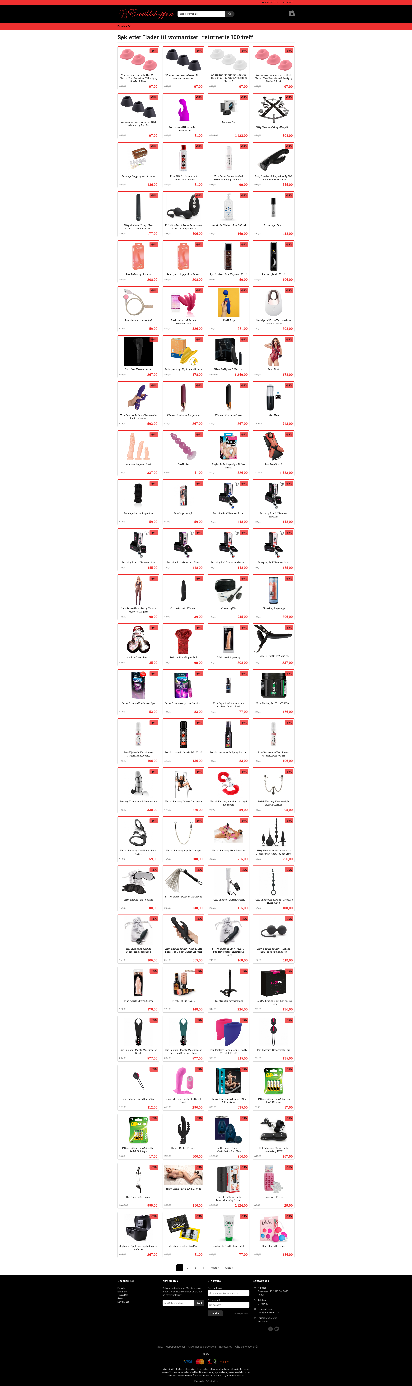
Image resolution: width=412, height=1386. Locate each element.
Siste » (229, 1267)
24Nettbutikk (212, 1381)
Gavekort (122, 1298)
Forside (121, 26)
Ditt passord (214, 1300)
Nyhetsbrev (225, 1346)
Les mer (241, 1375)
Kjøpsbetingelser (175, 1346)
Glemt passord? (241, 1313)
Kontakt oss (123, 1301)
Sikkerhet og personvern (202, 1346)
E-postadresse (215, 1288)
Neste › (215, 1267)
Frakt (160, 1346)
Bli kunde (122, 1291)
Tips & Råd (122, 1295)
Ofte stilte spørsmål (246, 1346)
